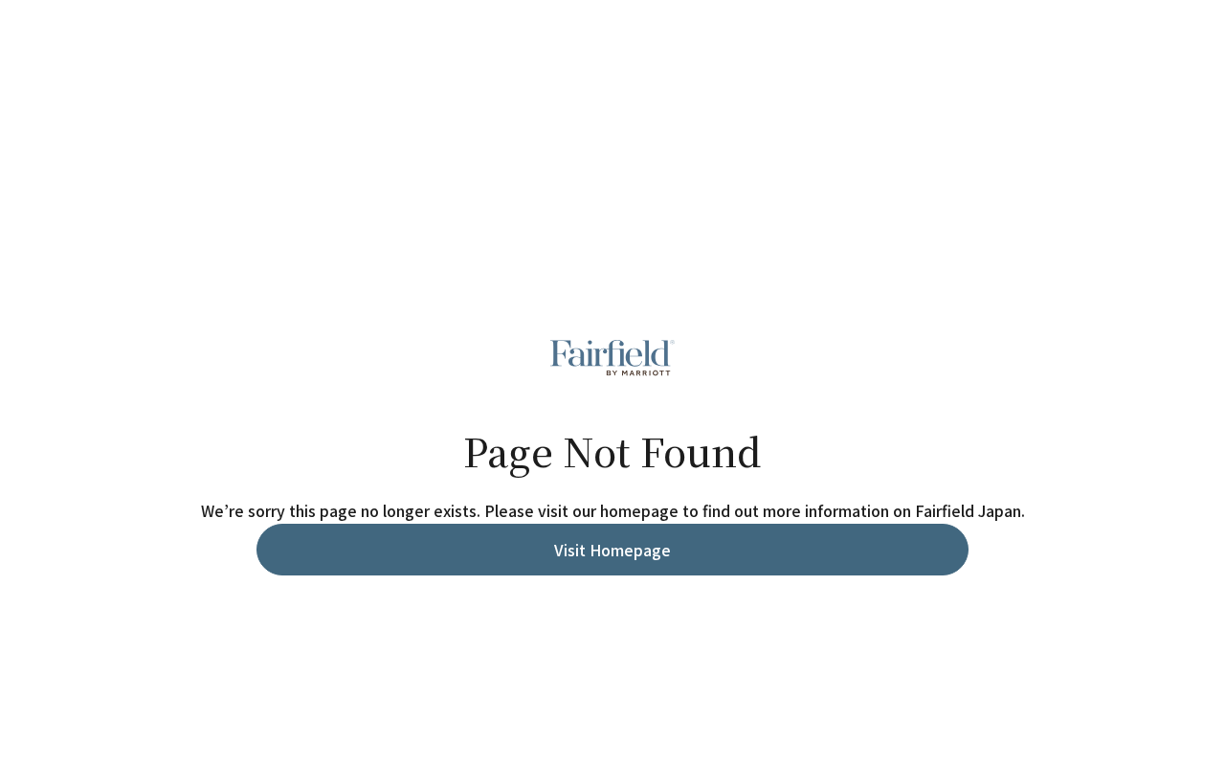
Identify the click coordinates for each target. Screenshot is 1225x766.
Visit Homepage (612, 549)
